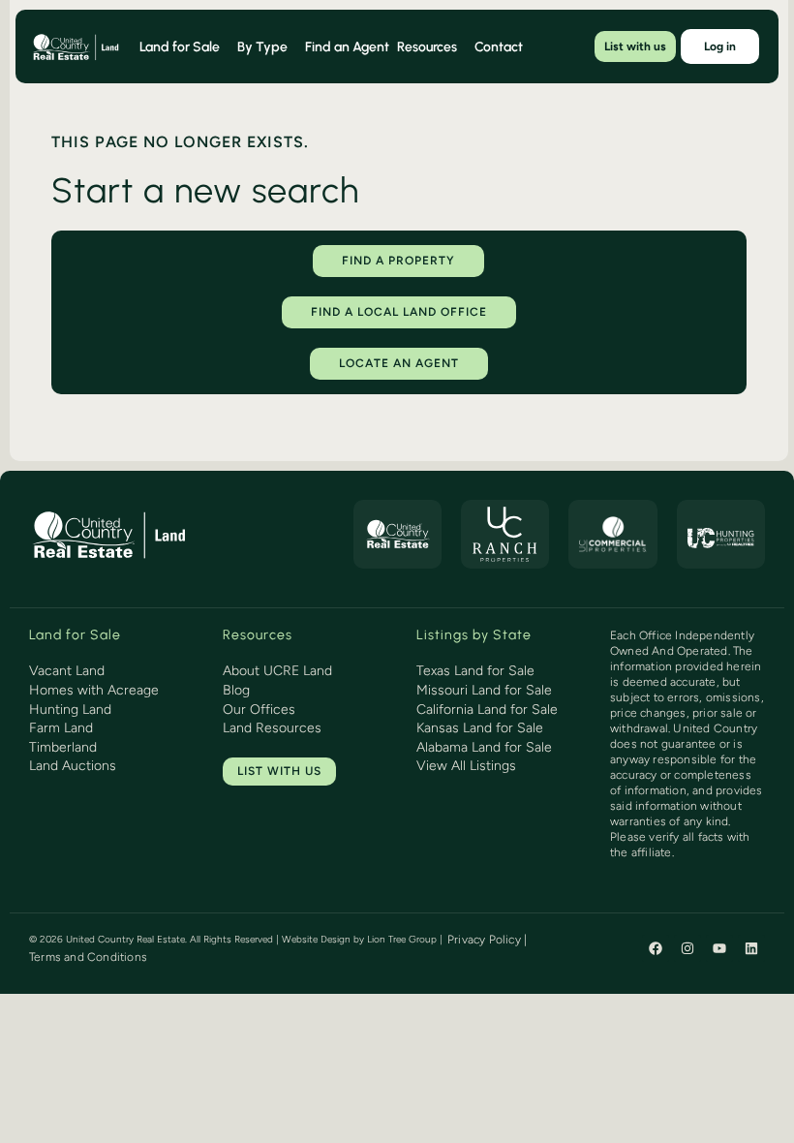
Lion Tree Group (402, 939)
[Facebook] (655, 948)
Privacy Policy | (487, 939)
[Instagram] (687, 948)
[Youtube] (719, 948)
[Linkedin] (751, 948)
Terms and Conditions (88, 957)
